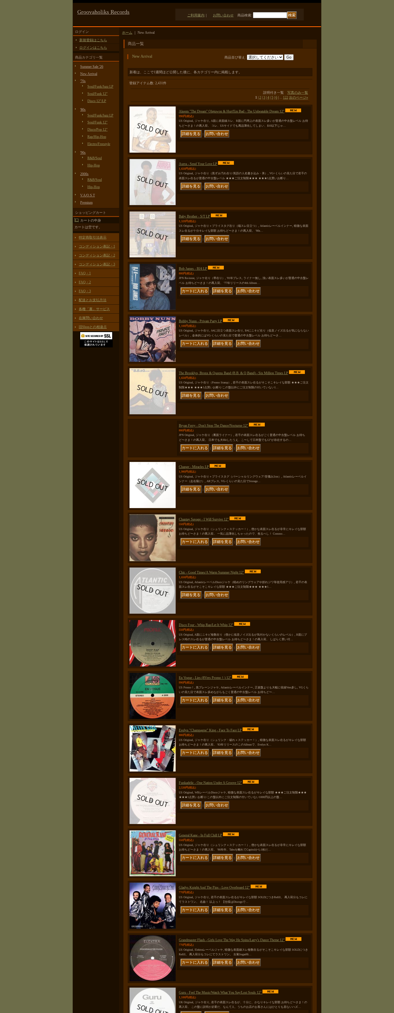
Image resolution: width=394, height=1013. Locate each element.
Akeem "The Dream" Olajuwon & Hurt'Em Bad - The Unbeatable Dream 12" (231, 111)
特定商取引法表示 (92, 237)
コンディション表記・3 (97, 264)
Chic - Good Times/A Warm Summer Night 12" (211, 583)
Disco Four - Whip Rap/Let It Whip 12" (206, 636)
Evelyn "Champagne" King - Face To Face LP (210, 741)
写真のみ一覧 (297, 93)
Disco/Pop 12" (97, 130)
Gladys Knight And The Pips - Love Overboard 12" (214, 898)
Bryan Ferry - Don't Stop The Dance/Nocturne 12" (213, 426)
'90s (83, 153)
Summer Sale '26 (91, 67)
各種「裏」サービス (94, 309)
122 (285, 98)
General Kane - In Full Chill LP (200, 846)
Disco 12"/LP (96, 101)
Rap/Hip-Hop (96, 137)
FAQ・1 (85, 273)
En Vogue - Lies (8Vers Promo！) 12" (205, 688)
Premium (86, 203)
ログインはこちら (93, 48)
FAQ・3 (85, 291)
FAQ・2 (85, 282)
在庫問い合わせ (91, 318)
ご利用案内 (195, 15)
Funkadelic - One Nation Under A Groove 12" (210, 793)
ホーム (127, 33)
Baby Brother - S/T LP (194, 216)
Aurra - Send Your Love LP (198, 164)
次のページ (298, 98)
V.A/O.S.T (87, 195)
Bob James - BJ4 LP (193, 269)
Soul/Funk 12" (97, 94)
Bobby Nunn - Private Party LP (200, 321)
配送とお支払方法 (92, 300)
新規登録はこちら (93, 40)
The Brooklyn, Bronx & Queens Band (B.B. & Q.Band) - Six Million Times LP (233, 373)
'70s (83, 81)
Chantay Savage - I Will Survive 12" (204, 530)
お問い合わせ (223, 15)
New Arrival (88, 74)
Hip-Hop (93, 165)
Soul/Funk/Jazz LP (100, 87)
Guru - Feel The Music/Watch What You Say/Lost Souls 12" (220, 1003)
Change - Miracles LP (194, 477)
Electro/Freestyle (98, 144)
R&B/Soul (94, 158)
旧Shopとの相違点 (93, 327)
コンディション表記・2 (97, 255)
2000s (84, 174)
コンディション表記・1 (97, 246)
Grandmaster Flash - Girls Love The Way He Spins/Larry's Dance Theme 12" (232, 951)
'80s (83, 110)
